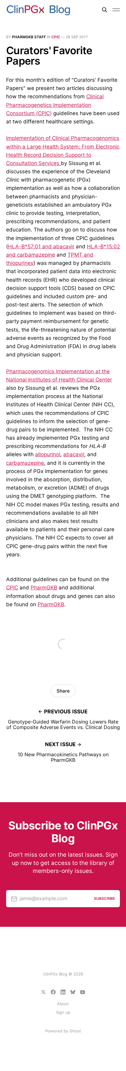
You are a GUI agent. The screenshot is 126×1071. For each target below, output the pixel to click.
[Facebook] (53, 992)
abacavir (73, 454)
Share (63, 691)
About (63, 1003)
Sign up (63, 1012)
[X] (43, 992)
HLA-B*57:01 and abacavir (41, 246)
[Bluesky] (72, 992)
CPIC (55, 37)
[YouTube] (82, 992)
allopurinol (47, 454)
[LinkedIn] (63, 992)
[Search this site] (104, 9)
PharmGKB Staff (29, 37)
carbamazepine (25, 463)
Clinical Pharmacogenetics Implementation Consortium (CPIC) (55, 104)
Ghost (75, 1030)
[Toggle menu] (116, 9)
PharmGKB (44, 587)
